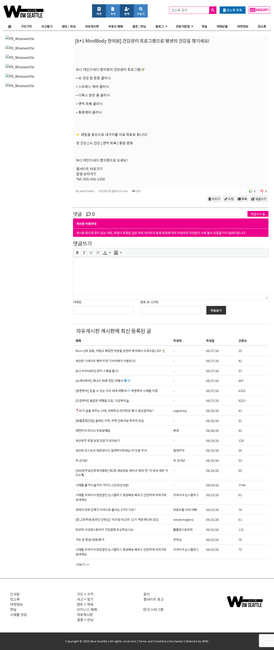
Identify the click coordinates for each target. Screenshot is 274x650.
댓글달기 (216, 310)
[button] (77, 252)
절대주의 (178, 450)
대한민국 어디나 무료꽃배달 (93, 430)
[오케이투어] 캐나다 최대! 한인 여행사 (100, 380)
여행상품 (222, 26)
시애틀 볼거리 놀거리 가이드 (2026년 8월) (102, 485)
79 (240, 539)
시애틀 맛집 (18, 614)
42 (240, 360)
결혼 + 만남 (85, 619)
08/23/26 (212, 495)
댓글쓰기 (256, 214)
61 (240, 495)
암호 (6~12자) (149, 302)
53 (240, 460)
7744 (241, 485)
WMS (205, 641)
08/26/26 (212, 410)
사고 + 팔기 (85, 599)
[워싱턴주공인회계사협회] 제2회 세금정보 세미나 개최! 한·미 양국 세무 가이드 (122, 472)
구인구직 (26, 26)
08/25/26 (212, 450)
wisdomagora (183, 519)
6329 (241, 390)
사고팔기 (46, 26)
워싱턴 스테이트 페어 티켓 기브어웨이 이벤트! (104, 360)
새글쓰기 (260, 199)
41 (240, 410)
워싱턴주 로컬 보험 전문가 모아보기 (98, 440)
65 (240, 470)
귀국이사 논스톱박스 (186, 495)
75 (240, 549)
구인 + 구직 (85, 594)
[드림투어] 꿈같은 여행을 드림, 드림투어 (101, 400)
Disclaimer (176, 641)
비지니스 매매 (87, 609)
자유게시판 (92, 26)
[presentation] (77, 252)
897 (241, 380)
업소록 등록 (234, 10)
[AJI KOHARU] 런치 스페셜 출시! (97, 370)
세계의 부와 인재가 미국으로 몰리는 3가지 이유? (106, 509)
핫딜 (204, 26)
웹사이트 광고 (153, 599)
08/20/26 (212, 529)
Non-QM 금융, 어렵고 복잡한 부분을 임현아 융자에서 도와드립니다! (119, 350)
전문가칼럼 (183, 26)
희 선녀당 (81, 460)
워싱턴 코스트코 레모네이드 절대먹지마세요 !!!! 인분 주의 (111, 450)
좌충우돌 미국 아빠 (185, 509)
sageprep (180, 410)
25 (240, 350)
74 (240, 509)
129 (241, 440)
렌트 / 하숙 (69, 26)
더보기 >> (82, 564)
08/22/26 (212, 519)
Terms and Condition (152, 641)
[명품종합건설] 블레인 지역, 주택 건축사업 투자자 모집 (110, 420)
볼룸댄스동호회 (183, 529)
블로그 (159, 26)
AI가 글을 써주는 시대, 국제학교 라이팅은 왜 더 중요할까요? (116, 410)
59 (240, 450)
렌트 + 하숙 (85, 604)
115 (241, 529)
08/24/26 (212, 470)
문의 (146, 594)
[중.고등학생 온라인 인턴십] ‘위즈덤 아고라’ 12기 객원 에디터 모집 (117, 519)
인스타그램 (154, 609)
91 (240, 420)
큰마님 (177, 539)
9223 (241, 400)
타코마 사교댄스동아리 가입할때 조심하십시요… (106, 529)
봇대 (176, 430)
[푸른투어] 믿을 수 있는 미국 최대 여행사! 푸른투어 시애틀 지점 (117, 390)
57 (240, 370)
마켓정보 (242, 26)
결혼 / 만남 (139, 26)
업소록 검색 (179, 10)
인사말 (15, 594)
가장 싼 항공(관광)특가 (90, 539)
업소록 (262, 26)
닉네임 (77, 302)
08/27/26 (212, 350)
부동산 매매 (115, 26)
